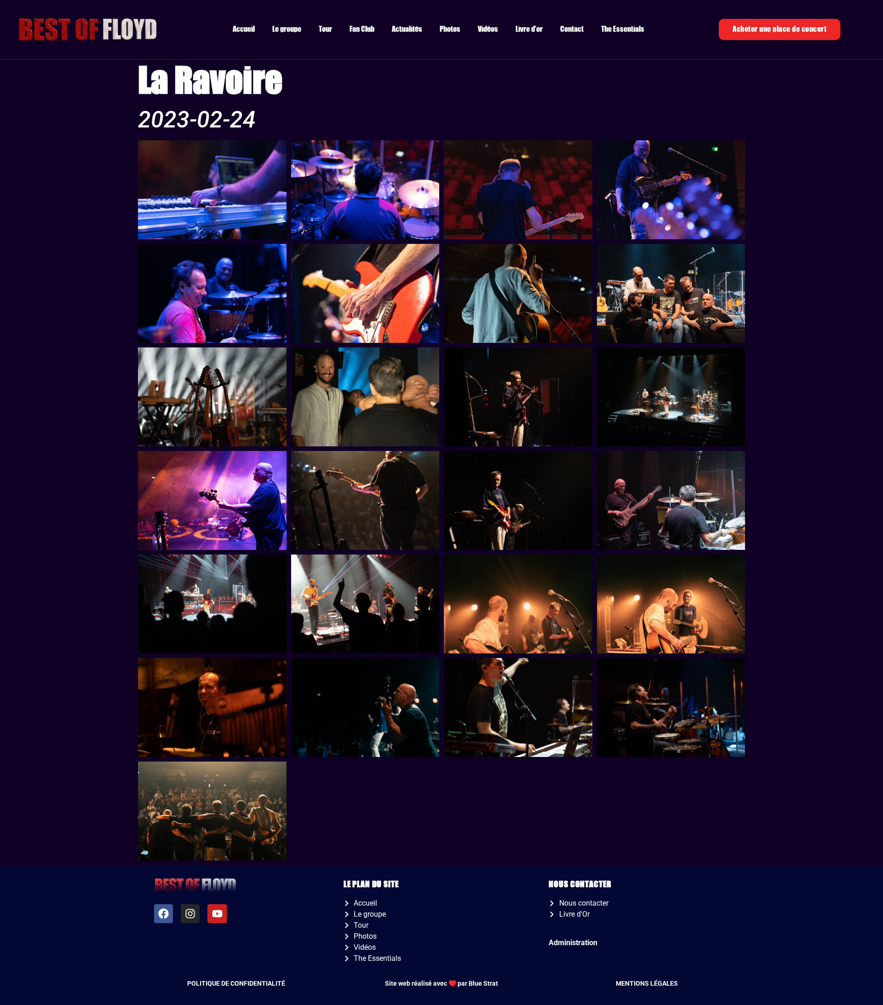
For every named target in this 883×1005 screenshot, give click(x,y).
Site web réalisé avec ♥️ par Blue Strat (441, 983)
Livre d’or (529, 29)
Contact (572, 29)
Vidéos (488, 29)
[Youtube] (216, 913)
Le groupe (286, 29)
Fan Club (362, 29)
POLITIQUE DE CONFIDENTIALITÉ (236, 983)
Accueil (244, 29)
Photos (450, 29)
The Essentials (622, 29)
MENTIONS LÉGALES (647, 983)
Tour (325, 29)
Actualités (407, 29)
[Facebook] (163, 913)
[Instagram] (190, 913)
